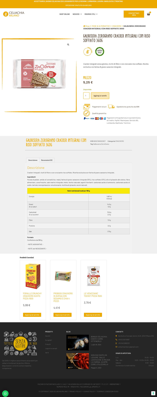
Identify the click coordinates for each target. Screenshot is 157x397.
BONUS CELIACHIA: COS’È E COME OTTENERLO (99, 338)
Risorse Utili (90, 14)
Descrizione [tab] (32, 160)
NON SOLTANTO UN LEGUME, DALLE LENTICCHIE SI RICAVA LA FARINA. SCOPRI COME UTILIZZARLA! (100, 359)
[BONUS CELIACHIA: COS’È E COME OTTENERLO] (77, 342)
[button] (68, 45)
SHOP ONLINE (64, 14)
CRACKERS (116, 26)
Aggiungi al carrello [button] (32, 315)
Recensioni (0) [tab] (46, 160)
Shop (87, 26)
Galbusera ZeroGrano (101, 144)
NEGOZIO (76, 14)
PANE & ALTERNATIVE (101, 26)
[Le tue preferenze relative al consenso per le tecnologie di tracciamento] (153, 393)
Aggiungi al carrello (100, 95)
